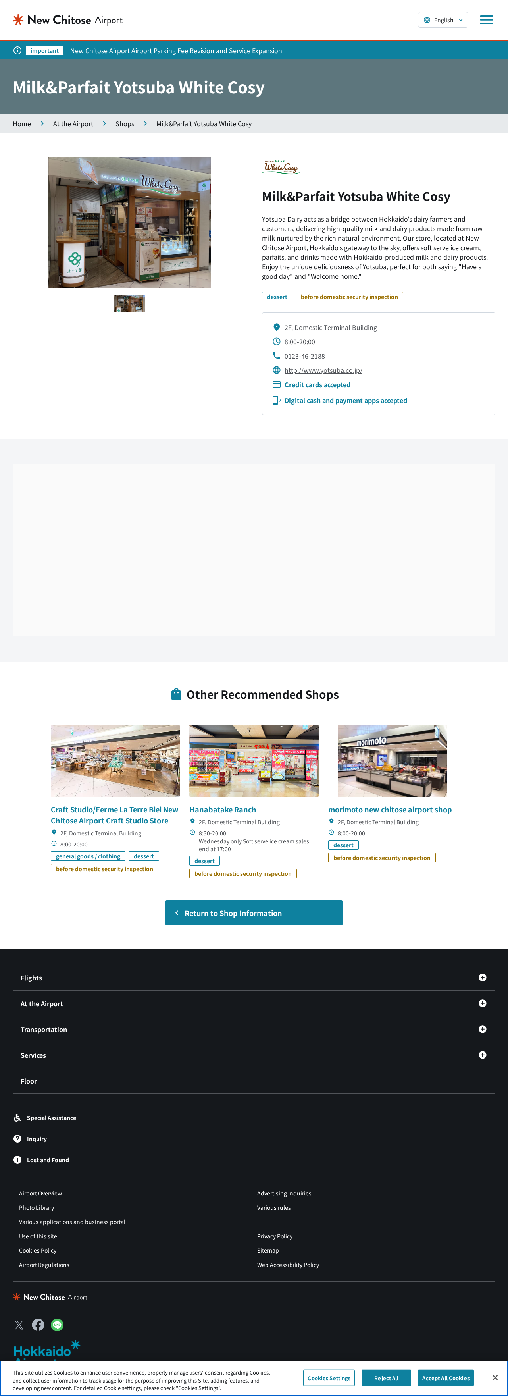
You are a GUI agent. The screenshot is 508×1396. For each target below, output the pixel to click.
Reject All (386, 1377)
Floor (29, 1081)
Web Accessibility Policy (288, 1265)
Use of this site (38, 1236)
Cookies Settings (329, 1377)
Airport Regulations (44, 1265)
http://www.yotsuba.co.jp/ (323, 370)
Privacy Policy (274, 1236)
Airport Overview (40, 1193)
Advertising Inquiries (284, 1193)
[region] (254, 1378)
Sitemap (268, 1250)
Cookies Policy (37, 1250)
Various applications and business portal (72, 1222)
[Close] (495, 1377)
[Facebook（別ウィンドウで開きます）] (38, 1325)
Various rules (274, 1207)
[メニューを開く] (486, 20)
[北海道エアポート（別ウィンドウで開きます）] (54, 1354)
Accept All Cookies (445, 1377)
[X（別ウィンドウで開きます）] (19, 1325)
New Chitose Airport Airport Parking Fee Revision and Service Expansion (176, 50)
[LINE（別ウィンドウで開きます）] (57, 1328)
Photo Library (36, 1207)
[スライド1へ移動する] (129, 303)
